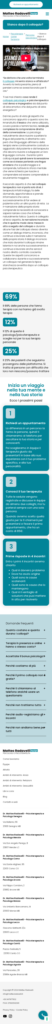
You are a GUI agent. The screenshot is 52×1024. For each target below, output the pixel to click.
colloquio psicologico (14, 100)
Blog (5, 796)
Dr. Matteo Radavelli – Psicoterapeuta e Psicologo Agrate (23, 963)
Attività (6, 769)
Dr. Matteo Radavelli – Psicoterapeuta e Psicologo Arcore (23, 878)
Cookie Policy (22, 1010)
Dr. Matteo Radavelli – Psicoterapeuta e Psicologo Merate (23, 836)
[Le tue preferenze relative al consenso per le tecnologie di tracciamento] (47, 1019)
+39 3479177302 (9, 999)
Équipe (6, 764)
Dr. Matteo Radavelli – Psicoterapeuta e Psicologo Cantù (23, 942)
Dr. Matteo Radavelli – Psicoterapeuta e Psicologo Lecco (23, 921)
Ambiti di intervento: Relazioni (17, 780)
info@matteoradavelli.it (13, 994)
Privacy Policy (9, 1010)
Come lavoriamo (11, 759)
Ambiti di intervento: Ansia (15, 775)
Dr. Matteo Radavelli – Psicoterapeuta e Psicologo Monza (23, 899)
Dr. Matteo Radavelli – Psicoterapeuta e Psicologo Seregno (23, 815)
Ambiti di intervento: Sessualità (18, 785)
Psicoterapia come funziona (17, 36)
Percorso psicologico (31, 36)
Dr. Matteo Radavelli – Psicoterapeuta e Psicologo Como (23, 857)
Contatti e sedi (10, 802)
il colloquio (9, 81)
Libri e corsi (8, 791)
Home (6, 36)
